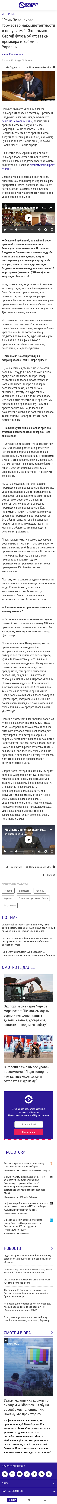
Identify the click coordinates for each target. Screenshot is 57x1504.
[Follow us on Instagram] (27, 1474)
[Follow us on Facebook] (5, 1474)
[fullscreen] (52, 229)
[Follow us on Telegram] (34, 1474)
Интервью (8, 14)
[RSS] (41, 1474)
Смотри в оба (17, 1332)
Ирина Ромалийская (12, 54)
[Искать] (45, 1500)
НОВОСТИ (12, 1248)
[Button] (14, 67)
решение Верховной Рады (17, 121)
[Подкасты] (49, 1474)
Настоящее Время (18, 212)
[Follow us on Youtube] (20, 1474)
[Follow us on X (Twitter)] (12, 1474)
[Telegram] (29, 1500)
